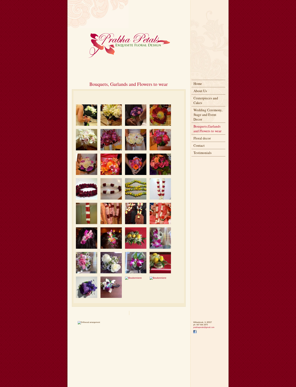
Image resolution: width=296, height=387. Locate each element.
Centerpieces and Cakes (206, 100)
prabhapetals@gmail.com (203, 327)
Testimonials (203, 152)
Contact (199, 145)
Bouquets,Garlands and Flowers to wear (207, 128)
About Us (200, 90)
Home (198, 83)
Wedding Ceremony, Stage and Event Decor (208, 115)
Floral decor (202, 138)
